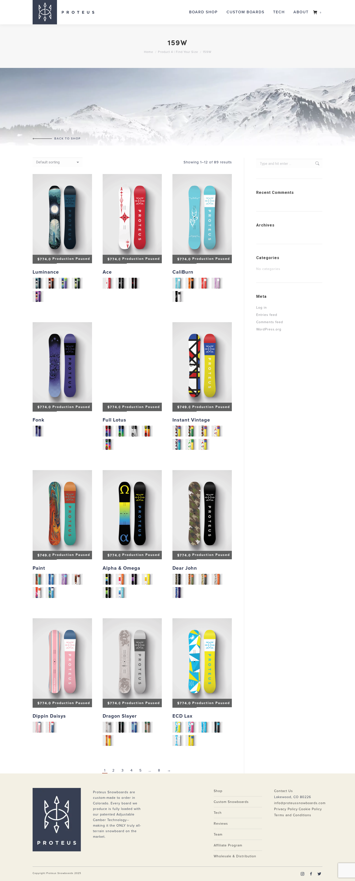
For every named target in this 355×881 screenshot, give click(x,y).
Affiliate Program (228, 845)
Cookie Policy (310, 809)
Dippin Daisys (49, 716)
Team (218, 834)
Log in (261, 308)
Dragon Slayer (120, 716)
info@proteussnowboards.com (300, 803)
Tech (218, 813)
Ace (107, 272)
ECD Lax (182, 716)
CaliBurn (182, 272)
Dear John (184, 568)
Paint (39, 568)
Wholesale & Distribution (235, 856)
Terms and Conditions (292, 815)
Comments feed (269, 322)
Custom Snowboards (231, 802)
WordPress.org (268, 329)
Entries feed (266, 315)
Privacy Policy (286, 809)
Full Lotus (114, 420)
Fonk (38, 420)
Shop (218, 791)
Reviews (221, 824)
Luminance (46, 272)
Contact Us (283, 791)
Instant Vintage (191, 420)
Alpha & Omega (121, 568)
